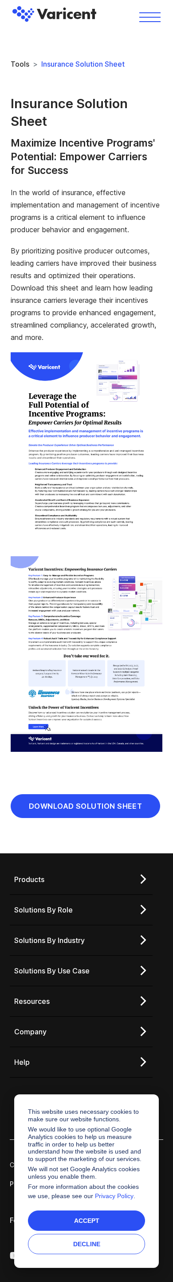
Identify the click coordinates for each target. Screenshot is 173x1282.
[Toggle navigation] (150, 16)
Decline (86, 1244)
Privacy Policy (114, 1195)
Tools (20, 64)
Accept (86, 1220)
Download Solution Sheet (85, 806)
